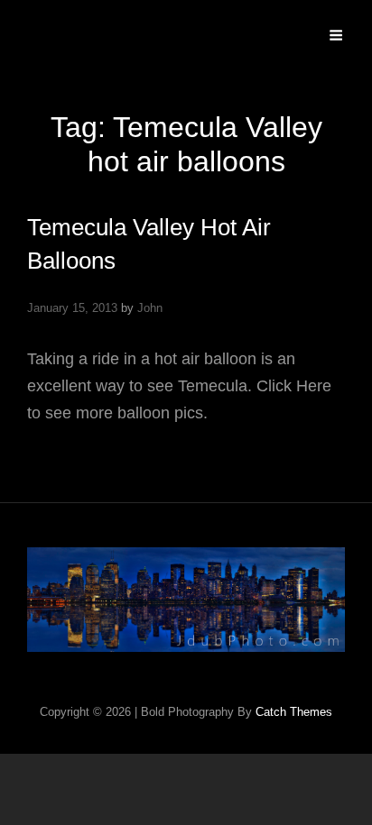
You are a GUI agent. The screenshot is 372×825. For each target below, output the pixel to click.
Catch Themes (294, 712)
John (150, 308)
